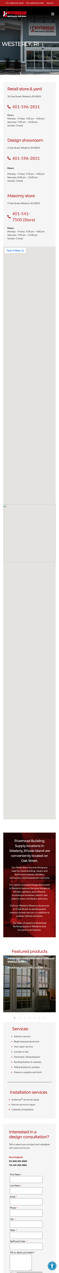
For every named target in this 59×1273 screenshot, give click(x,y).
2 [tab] (19, 1018)
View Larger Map (14, 250)
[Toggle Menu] (48, 14)
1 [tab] (14, 1018)
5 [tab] (34, 1018)
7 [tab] (44, 1018)
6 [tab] (39, 1018)
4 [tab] (29, 1018)
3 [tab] (24, 1018)
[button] (52, 1265)
